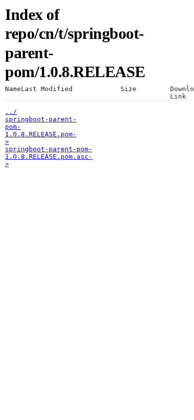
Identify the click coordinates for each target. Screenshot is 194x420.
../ (11, 111)
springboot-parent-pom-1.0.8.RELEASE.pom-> (41, 130)
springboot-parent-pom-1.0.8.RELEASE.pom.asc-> (49, 156)
